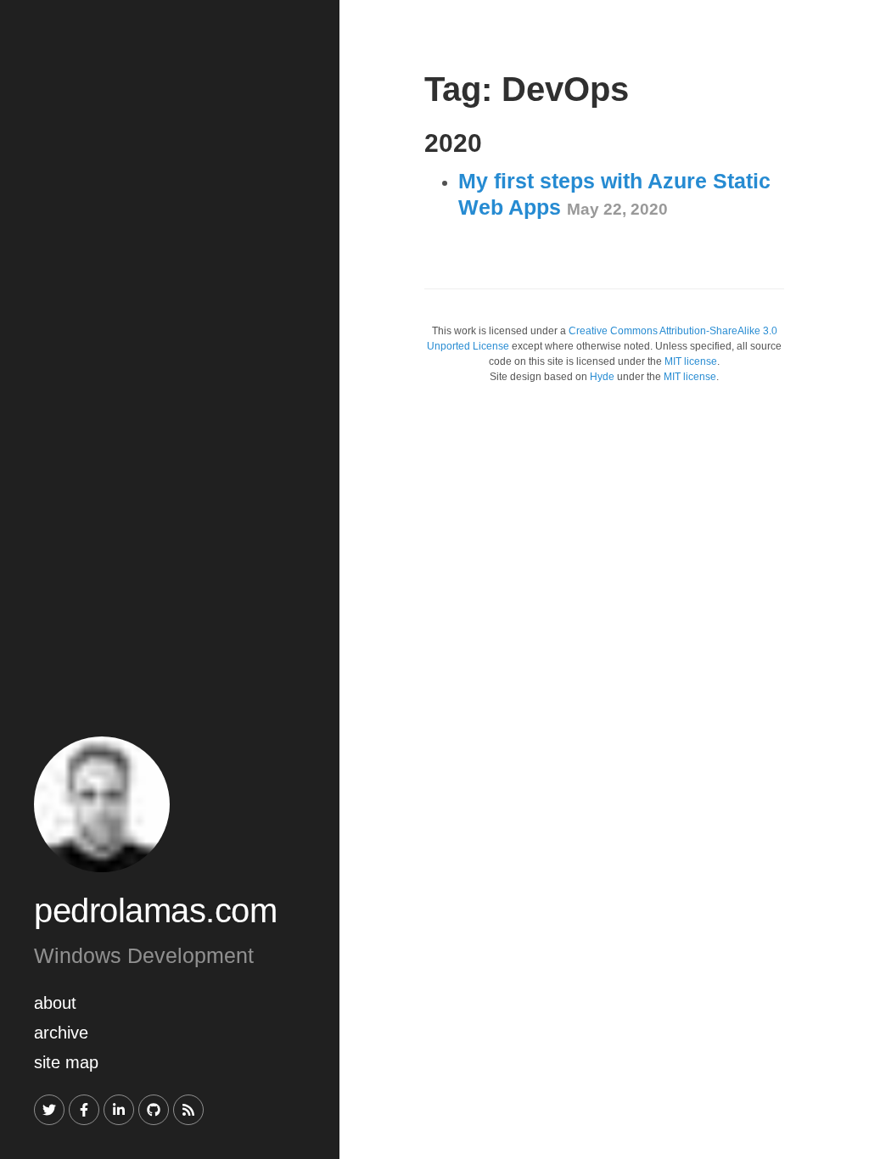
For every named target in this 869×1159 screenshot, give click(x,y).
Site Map (66, 1062)
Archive (61, 1032)
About (55, 1003)
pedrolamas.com (155, 910)
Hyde (602, 377)
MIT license (690, 361)
